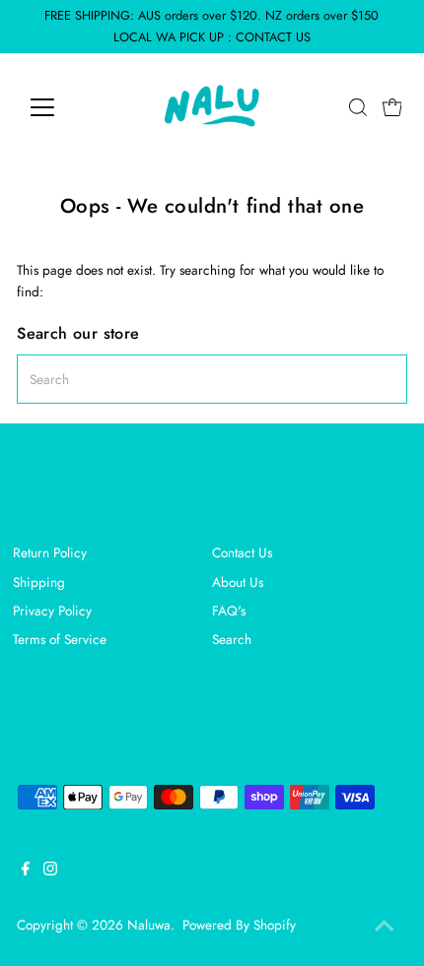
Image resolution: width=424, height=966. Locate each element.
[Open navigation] (64, 107)
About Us (237, 582)
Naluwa (149, 924)
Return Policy (50, 552)
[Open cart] (392, 107)
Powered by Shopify (239, 924)
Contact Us (242, 552)
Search (231, 639)
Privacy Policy (52, 610)
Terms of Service (59, 639)
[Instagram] (50, 870)
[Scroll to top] (384, 926)
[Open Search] (358, 107)
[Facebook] (26, 870)
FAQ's (229, 610)
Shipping (39, 582)
